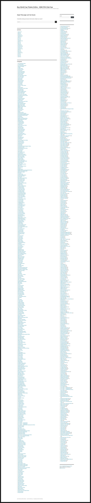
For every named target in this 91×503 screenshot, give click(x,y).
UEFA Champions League (21, 463)
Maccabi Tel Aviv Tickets (21, 315)
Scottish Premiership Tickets (64, 371)
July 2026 (19, 32)
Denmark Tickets (20, 153)
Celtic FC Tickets (20, 132)
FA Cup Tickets (62, 148)
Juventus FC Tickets (21, 285)
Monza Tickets (20, 327)
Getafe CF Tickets (20, 238)
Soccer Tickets (20, 421)
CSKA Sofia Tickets (21, 149)
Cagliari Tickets (20, 124)
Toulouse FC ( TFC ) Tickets (22, 456)
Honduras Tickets (20, 259)
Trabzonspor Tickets (21, 457)
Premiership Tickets (21, 365)
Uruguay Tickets (20, 472)
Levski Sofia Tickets (21, 307)
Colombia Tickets (20, 138)
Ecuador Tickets (20, 163)
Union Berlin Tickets (21, 471)
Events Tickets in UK (63, 145)
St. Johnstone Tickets (21, 441)
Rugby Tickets (62, 358)
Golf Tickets (19, 243)
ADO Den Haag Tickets (21, 72)
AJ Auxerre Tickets (20, 77)
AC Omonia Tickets (21, 69)
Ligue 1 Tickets (20, 308)
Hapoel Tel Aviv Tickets (21, 252)
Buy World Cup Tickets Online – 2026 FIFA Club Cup (35, 7)
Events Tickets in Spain (63, 144)
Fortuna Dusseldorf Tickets (22, 224)
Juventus (19, 284)
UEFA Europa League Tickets (22, 468)
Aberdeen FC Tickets (21, 66)
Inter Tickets (20, 266)
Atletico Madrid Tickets (21, 92)
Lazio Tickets (20, 299)
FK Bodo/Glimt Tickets (21, 218)
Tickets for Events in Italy (21, 453)
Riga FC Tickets (62, 351)
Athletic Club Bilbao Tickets (22, 91)
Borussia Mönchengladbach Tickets (23, 114)
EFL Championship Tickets (22, 164)
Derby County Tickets (21, 156)
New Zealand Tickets (21, 338)
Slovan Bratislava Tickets (21, 419)
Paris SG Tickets (20, 357)
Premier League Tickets (21, 364)
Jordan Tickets (20, 283)
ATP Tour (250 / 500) (21, 93)
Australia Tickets (20, 96)
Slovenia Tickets (20, 420)
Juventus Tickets (20, 286)
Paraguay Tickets (20, 355)
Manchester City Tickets (21, 319)
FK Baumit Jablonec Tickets (22, 217)
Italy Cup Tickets (20, 275)
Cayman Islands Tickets (21, 129)
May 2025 (19, 39)
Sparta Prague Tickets (21, 428)
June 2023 (19, 50)
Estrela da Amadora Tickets (64, 139)
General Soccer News (21, 233)
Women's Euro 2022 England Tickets (23, 490)
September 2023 (20, 48)
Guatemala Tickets (20, 246)
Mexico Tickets (20, 321)
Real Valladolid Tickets (63, 348)
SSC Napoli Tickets (20, 440)
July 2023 (19, 49)
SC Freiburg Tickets (63, 367)
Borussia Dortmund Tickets (22, 113)
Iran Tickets (19, 271)
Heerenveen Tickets (21, 254)
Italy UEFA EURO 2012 (21, 278)
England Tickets (62, 132)
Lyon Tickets (20, 314)
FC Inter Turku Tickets (63, 160)
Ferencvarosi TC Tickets (21, 213)
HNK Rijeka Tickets (21, 258)
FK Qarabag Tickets (21, 220)
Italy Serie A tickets (21, 276)
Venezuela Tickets (20, 479)
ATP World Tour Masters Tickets (23, 95)
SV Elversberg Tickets (21, 447)
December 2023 (20, 45)
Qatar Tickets (20, 370)
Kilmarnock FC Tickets (21, 290)
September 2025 (20, 35)
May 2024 (19, 43)
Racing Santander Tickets (22, 371)
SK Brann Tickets (63, 380)
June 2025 (19, 38)
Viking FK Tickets (20, 482)
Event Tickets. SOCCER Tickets (65, 142)
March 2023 (19, 51)
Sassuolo (61, 363)
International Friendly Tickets (22, 268)
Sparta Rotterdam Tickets (21, 429)
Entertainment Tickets (63, 136)
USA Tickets (19, 475)
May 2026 (19, 33)
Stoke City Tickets (20, 445)
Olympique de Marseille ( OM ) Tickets (23, 348)
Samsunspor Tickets (63, 362)
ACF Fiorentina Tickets (21, 71)
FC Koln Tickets (62, 162)
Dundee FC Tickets (20, 159)
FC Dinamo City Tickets (63, 154)
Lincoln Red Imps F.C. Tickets (22, 310)
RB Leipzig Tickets (20, 375)
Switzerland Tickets (21, 449)
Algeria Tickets (20, 79)
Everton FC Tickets (63, 146)
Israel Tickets (20, 273)
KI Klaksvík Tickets (21, 289)
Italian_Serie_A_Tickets (21, 274)
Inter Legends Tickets (21, 263)
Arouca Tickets (20, 83)
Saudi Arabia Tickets (63, 365)
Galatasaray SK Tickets (21, 232)
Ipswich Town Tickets (21, 270)
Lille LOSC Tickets (20, 309)
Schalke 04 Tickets (63, 369)
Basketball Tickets (20, 102)
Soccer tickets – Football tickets (22, 422)
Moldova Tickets (20, 324)
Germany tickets (20, 237)
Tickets (19, 452)
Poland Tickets (20, 361)
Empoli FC (62, 131)
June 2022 (19, 54)
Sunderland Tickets (21, 446)
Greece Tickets (20, 245)
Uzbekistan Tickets (21, 476)
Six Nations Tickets (63, 379)
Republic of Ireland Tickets (64, 350)
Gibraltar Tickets (20, 240)
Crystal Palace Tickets (21, 147)
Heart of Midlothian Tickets (22, 253)
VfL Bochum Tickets (21, 481)
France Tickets (20, 227)
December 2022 (20, 52)
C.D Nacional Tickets (21, 122)
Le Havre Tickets (20, 300)
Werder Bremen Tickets (21, 487)
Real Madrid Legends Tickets (64, 345)
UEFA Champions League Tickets (23, 464)
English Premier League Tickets (65, 135)
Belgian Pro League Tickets (22, 106)
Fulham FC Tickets (20, 231)
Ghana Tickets (20, 239)
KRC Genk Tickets (20, 291)
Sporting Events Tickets (21, 432)
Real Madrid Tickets (63, 346)
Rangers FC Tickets (21, 372)
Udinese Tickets (20, 462)
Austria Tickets (20, 97)
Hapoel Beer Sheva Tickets (22, 251)
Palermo (19, 351)
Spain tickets (20, 427)
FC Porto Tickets (20, 206)
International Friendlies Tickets (22, 267)
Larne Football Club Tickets (22, 296)
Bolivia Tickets (20, 110)
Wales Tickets (20, 486)
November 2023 (20, 46)
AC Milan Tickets (20, 68)
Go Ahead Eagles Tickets (21, 242)
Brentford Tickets (20, 117)
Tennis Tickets (20, 451)
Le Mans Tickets (20, 301)
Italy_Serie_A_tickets (21, 279)
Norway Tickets (20, 343)
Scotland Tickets (63, 370)
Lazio (18, 298)
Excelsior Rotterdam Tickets (64, 147)
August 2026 (20, 31)
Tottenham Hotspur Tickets (22, 455)
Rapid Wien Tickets (21, 373)
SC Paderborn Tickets (63, 368)
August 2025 (20, 36)
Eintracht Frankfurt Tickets (64, 129)
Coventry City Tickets (21, 142)
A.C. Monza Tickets (21, 64)
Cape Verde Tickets (21, 127)
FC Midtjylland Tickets (63, 167)
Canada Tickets (20, 126)
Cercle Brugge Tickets (21, 133)
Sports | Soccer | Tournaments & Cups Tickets (25, 434)
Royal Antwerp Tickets (63, 356)
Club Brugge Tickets (21, 137)
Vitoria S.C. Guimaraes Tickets (22, 485)
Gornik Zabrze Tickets (21, 244)
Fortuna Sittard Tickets (21, 225)
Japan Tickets (20, 282)
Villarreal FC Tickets (21, 484)
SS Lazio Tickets (20, 438)
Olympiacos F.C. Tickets (21, 347)
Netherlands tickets (21, 337)
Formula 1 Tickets (20, 223)
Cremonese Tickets (21, 143)
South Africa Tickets (21, 425)
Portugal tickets (20, 362)
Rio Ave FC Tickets (63, 352)
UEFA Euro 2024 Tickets (21, 466)
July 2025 (19, 37)
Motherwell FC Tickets (21, 329)
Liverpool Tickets (20, 311)
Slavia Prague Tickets (21, 417)
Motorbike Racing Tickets (22, 331)
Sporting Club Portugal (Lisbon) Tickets (24, 430)
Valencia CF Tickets (21, 477)
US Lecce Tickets (20, 473)
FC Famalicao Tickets (63, 155)
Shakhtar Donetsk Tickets (64, 375)
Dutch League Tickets (21, 162)
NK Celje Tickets (20, 341)
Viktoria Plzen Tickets (21, 483)
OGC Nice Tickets (20, 346)
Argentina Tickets (20, 81)
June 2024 (19, 42)
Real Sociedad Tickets (63, 347)
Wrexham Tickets (20, 492)
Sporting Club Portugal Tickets (22, 431)
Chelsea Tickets (20, 135)
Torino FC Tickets (20, 454)
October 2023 (20, 47)
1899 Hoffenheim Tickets (22, 63)
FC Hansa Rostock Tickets (64, 157)
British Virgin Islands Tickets (22, 119)
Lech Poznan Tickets (21, 303)
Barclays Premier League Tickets (23, 101)
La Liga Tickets (20, 295)
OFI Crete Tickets (20, 345)
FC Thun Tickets (20, 209)
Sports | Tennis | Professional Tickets (23, 435)
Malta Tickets (20, 318)
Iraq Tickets (19, 272)
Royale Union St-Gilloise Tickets (65, 357)
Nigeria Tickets (20, 340)
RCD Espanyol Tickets (63, 342)
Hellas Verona (20, 255)
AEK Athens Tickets (21, 73)
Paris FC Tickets (20, 356)
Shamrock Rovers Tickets (64, 376)
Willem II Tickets (20, 488)
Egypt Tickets (20, 165)
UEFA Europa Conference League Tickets (24, 467)
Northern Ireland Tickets (21, 342)
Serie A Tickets (62, 373)
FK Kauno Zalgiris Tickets (22, 219)
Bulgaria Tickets (20, 120)
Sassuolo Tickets (63, 364)
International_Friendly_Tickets (23, 269)
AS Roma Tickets (20, 87)
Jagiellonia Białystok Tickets (22, 281)
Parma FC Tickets (20, 358)
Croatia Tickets (20, 145)
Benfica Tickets (20, 108)
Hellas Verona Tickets (21, 256)
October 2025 (20, 34)
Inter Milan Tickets (21, 265)
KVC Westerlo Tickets (21, 294)
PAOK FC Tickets (20, 354)
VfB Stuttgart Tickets (21, 480)
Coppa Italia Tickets (21, 141)
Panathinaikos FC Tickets (21, 353)
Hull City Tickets (20, 260)
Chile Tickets (20, 136)
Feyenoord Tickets (20, 214)
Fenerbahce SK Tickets (21, 212)
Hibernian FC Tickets (21, 257)
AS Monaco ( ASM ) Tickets (22, 85)
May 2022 (19, 55)
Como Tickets (20, 139)
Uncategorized (20, 470)
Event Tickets (62, 141)
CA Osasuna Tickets (21, 123)
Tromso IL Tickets (20, 458)
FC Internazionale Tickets (64, 161)
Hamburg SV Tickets (21, 250)
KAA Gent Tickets (20, 287)
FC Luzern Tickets (63, 166)
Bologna (19, 111)
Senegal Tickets (62, 372)
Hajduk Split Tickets (21, 249)
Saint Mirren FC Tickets (64, 360)
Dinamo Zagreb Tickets (21, 157)
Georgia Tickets (20, 236)
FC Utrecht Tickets (20, 211)
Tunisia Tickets (20, 460)
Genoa (19, 234)
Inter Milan (19, 264)
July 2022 (19, 53)
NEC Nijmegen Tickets (21, 336)
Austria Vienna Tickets (21, 98)
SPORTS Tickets (20, 437)
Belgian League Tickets (21, 105)
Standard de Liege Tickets (22, 444)
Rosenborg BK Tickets (63, 355)
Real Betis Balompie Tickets (64, 343)
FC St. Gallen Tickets (21, 208)
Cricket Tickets (20, 144)
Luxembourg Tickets (21, 313)
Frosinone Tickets (20, 229)
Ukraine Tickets (20, 469)
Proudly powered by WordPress (38, 498)
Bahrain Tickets (20, 100)
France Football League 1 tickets (22, 226)
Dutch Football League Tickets (22, 161)
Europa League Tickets (63, 140)
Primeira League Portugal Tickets (23, 366)
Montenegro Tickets (21, 326)
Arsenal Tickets (20, 84)
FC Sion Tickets (20, 207)
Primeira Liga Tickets (21, 367)
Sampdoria (62, 361)
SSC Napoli (19, 439)
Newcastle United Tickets (21, 339)
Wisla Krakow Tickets (21, 489)
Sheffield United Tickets (64, 377)
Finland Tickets (20, 216)
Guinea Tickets (20, 247)
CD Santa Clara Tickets (21, 130)
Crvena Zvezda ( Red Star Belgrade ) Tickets (24, 146)
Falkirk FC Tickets (63, 149)
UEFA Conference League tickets (23, 465)
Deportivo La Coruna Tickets (22, 155)
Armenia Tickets (20, 82)
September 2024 (20, 40)
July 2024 (19, 41)
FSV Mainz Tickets (20, 230)
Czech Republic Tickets (21, 152)
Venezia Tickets (20, 478)
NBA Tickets (20, 335)
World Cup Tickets (20, 491)
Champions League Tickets (22, 134)
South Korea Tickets (21, 426)
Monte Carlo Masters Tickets (22, 325)
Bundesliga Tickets (21, 121)
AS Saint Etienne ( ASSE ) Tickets (23, 88)
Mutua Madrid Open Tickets (22, 332)
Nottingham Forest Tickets (22, 344)
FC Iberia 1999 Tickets (63, 159)
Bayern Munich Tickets (21, 104)
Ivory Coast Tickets (21, 280)
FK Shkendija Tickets (21, 221)
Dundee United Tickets (21, 160)
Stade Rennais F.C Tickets (21, 443)
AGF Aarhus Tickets (21, 76)
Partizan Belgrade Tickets (21, 359)
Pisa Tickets (19, 360)
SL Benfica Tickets (63, 381)
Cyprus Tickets (20, 151)
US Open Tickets (20, 474)
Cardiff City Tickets (21, 128)
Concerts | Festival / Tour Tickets (23, 140)
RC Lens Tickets (20, 376)
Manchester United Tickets (22, 320)
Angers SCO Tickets (21, 80)
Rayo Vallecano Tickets (21, 374)
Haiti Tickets (20, 248)
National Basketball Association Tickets (24, 334)
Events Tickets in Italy (63, 143)
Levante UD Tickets (21, 306)
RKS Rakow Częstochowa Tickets (65, 353)
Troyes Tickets (20, 459)
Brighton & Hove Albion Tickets (22, 118)
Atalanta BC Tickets (21, 90)
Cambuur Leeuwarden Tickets (22, 125)
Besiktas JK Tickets (21, 109)
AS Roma (19, 86)
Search (72, 17)
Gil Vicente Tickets (20, 241)
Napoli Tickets (20, 333)
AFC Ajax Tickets (20, 74)
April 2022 (19, 56)
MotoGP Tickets (20, 330)
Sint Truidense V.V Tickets (64, 378)
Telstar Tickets (20, 450)
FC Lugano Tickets (63, 165)
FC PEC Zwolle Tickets (63, 170)
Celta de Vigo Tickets (21, 131)
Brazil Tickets (20, 116)
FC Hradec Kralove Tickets (64, 158)
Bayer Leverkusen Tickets (22, 103)
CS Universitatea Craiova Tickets (22, 148)
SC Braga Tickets (63, 366)
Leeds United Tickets (21, 304)
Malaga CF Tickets (20, 316)
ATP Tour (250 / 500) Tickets (22, 94)
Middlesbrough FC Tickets (22, 322)
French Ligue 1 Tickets (21, 228)
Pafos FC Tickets (20, 350)
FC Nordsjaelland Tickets (64, 169)
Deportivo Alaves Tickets (21, 154)
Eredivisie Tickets (63, 138)
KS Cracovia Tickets (21, 292)
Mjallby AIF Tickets (21, 323)
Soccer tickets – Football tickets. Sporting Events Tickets (26, 424)
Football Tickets (20, 222)
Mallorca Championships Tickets (23, 317)
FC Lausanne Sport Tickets (64, 163)
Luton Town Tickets (21, 312)
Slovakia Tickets (20, 418)
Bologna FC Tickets (21, 112)
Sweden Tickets (20, 448)
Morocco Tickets (20, 328)
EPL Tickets (62, 137)
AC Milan (19, 67)
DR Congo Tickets (20, 158)
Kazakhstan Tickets (21, 288)
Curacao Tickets (20, 150)
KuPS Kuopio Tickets (21, 293)
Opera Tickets (20, 349)
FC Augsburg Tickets (63, 151)
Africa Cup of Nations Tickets (22, 75)
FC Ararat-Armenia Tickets (64, 150)
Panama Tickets (20, 352)
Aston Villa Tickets (20, 89)
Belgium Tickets (20, 107)
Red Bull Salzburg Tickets (64, 349)
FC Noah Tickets (62, 168)
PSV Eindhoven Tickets (21, 369)
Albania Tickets (20, 78)
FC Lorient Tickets (63, 164)
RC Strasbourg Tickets (63, 341)
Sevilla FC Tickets (63, 374)
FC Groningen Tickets (63, 156)
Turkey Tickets (20, 461)
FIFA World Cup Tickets (21, 215)
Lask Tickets (20, 297)
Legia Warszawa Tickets (21, 305)
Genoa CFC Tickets (20, 235)
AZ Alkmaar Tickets (21, 99)
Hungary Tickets (20, 261)
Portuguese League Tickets (22, 363)
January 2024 (20, 44)
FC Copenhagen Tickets (64, 153)
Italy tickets (19, 277)
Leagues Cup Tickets (21, 302)
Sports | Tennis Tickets (21, 436)
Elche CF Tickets (62, 130)
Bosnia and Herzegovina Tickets (23, 115)
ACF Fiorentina (20, 70)
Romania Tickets (63, 354)
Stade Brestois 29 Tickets (21, 442)
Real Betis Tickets (63, 344)
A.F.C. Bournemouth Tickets (22, 65)
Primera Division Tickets (21, 368)
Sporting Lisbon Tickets (21, 433)
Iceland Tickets (20, 262)
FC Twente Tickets (20, 210)
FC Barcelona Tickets (63, 152)
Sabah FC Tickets (63, 359)
